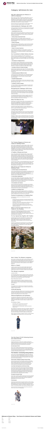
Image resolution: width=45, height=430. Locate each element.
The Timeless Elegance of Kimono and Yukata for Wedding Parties (20, 143)
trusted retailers (21, 211)
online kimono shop (22, 354)
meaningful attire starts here (15, 225)
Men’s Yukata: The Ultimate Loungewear (21, 257)
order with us (18, 102)
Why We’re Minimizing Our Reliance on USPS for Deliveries (21, 15)
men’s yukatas (14, 314)
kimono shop (13, 378)
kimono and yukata (13, 218)
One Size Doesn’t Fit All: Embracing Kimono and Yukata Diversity (22, 338)
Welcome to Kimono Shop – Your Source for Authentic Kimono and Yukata (29, 3)
